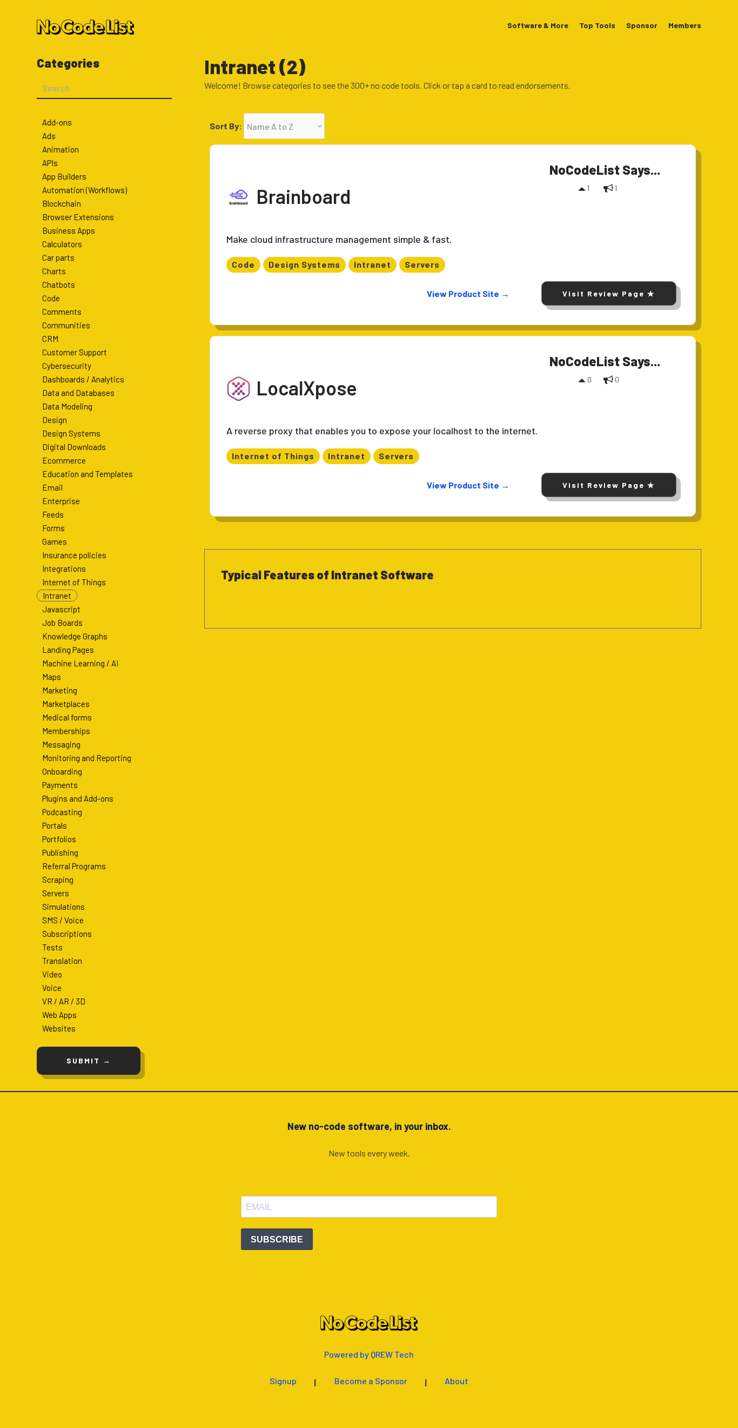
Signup (283, 1381)
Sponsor (642, 26)
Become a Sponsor (370, 1381)
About (456, 1381)
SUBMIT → (88, 1060)
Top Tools (597, 26)
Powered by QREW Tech (369, 1354)
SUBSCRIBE (277, 1239)
